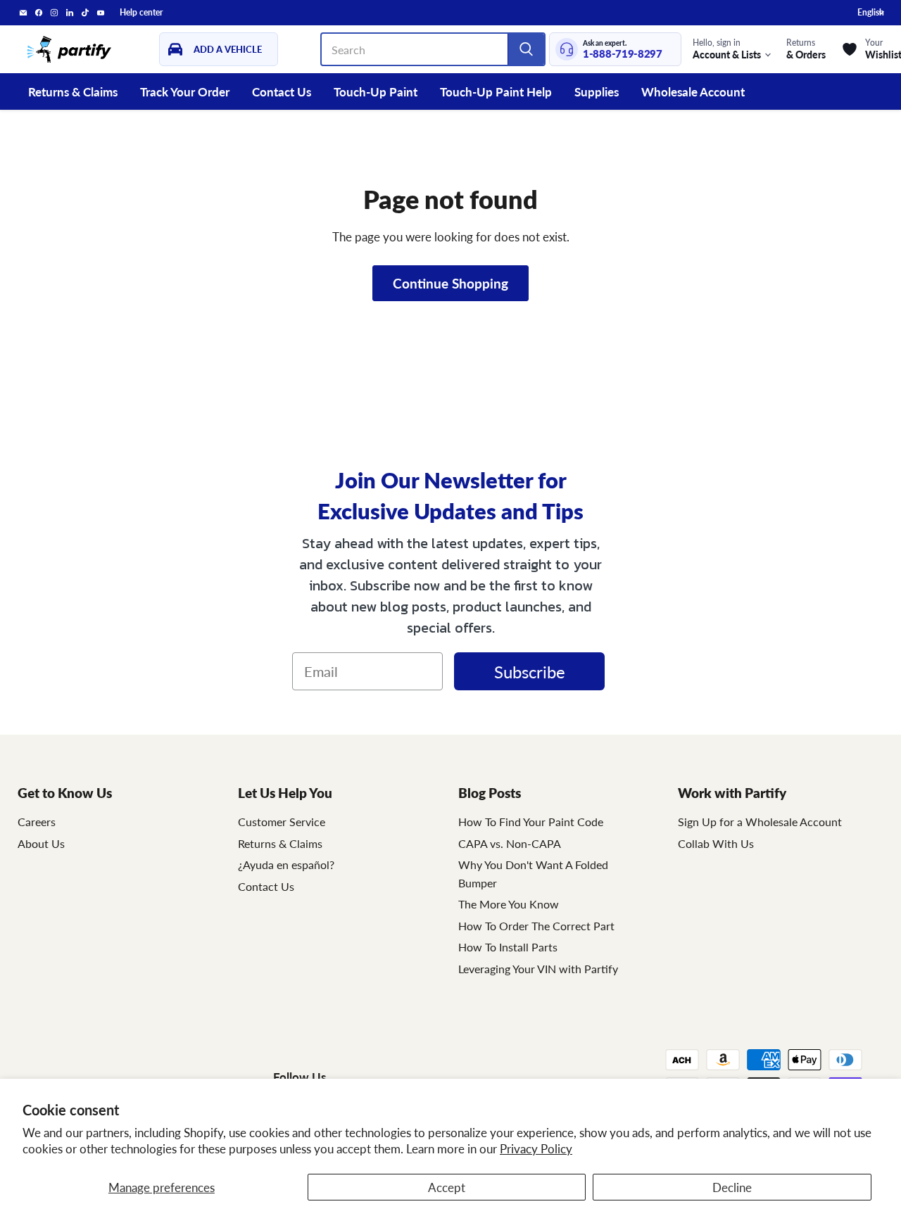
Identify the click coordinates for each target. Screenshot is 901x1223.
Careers (37, 821)
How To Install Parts (507, 947)
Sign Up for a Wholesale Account (760, 821)
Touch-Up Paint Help (496, 91)
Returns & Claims (73, 91)
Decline (732, 1187)
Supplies (596, 91)
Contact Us (281, 91)
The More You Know (508, 904)
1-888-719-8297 (622, 54)
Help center (141, 12)
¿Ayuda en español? (286, 864)
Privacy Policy (536, 1148)
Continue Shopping (450, 283)
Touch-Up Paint (375, 91)
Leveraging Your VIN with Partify (538, 969)
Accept (446, 1187)
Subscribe (529, 671)
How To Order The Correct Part (536, 926)
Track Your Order (184, 91)
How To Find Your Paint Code (530, 821)
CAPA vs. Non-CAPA (509, 843)
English (870, 12)
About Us (41, 843)
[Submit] (526, 49)
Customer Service (281, 821)
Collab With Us (716, 843)
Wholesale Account (693, 91)
